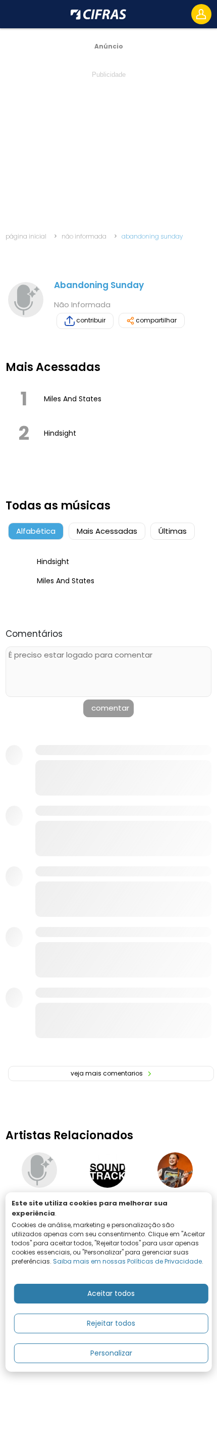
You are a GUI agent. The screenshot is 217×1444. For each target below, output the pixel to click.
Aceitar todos (111, 1293)
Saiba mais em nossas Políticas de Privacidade (127, 1261)
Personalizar (111, 1353)
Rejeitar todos (111, 1323)
